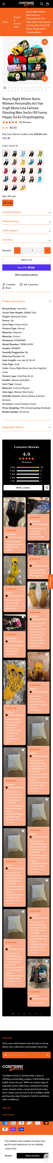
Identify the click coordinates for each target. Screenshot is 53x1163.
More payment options (26, 274)
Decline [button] (8, 1155)
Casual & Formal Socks (17, 22)
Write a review (23, 488)
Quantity (6, 250)
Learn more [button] (10, 1148)
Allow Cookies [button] (33, 1155)
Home (5, 22)
